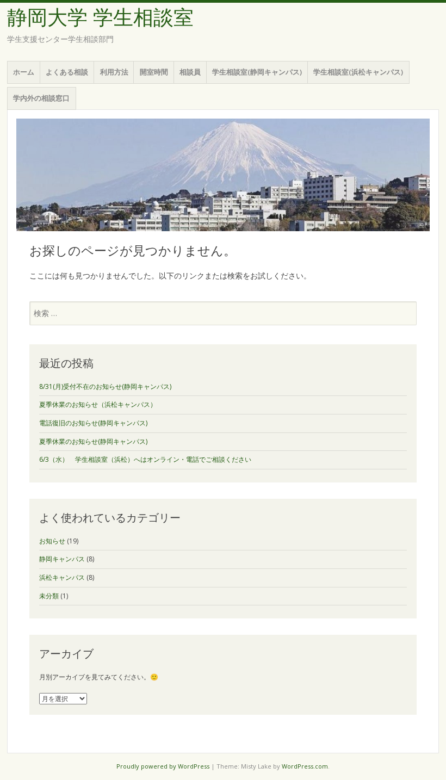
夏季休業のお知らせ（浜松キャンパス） (98, 404)
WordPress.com (305, 766)
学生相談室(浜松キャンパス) (358, 72)
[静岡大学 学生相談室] (223, 175)
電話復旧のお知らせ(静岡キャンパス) (93, 423)
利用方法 (114, 72)
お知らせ (52, 541)
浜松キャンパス (62, 577)
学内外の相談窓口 (41, 98)
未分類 (49, 596)
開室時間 (154, 72)
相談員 (190, 72)
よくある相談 (67, 72)
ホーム (23, 72)
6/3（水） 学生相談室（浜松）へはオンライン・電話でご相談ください (145, 459)
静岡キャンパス (62, 559)
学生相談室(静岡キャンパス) (257, 72)
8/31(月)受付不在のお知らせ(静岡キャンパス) (105, 386)
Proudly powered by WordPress (162, 766)
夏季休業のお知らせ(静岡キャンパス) (93, 441)
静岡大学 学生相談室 (100, 17)
